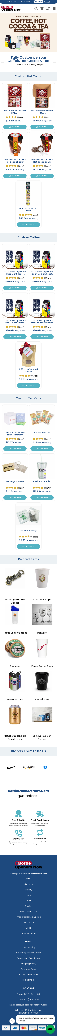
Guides (28, 906)
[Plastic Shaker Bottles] (15, 614)
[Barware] (42, 614)
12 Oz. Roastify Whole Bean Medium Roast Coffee (42, 274)
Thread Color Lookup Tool (28, 916)
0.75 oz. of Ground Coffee (28, 370)
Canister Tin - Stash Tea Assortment (15, 433)
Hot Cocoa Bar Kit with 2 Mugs (14, 111)
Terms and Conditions (28, 958)
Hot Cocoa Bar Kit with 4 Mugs (42, 111)
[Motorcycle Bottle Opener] (15, 578)
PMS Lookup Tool (28, 911)
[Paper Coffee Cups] (42, 648)
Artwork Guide (28, 933)
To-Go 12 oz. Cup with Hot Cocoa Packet (15, 160)
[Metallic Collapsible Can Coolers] (15, 714)
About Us (28, 884)
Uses (28, 927)
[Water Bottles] (15, 681)
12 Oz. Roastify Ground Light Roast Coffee (15, 321)
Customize (16, 127)
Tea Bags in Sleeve (15, 481)
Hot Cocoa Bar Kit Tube (28, 209)
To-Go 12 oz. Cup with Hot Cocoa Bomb (42, 160)
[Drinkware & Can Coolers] (42, 714)
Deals (28, 900)
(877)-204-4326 (32, 993)
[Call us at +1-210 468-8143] (48, 8)
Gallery (28, 889)
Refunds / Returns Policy (28, 952)
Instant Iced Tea (42, 432)
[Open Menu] (54, 8)
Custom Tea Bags (28, 530)
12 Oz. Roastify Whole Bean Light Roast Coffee (15, 274)
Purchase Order (28, 969)
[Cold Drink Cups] (42, 578)
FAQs (28, 895)
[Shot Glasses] (42, 681)
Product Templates (28, 974)
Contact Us (28, 922)
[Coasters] (15, 648)
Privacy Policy (28, 947)
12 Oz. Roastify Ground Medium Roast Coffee (42, 321)
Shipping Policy (28, 963)
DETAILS (47, 2)
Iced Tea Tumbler (42, 481)
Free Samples (29, 979)
